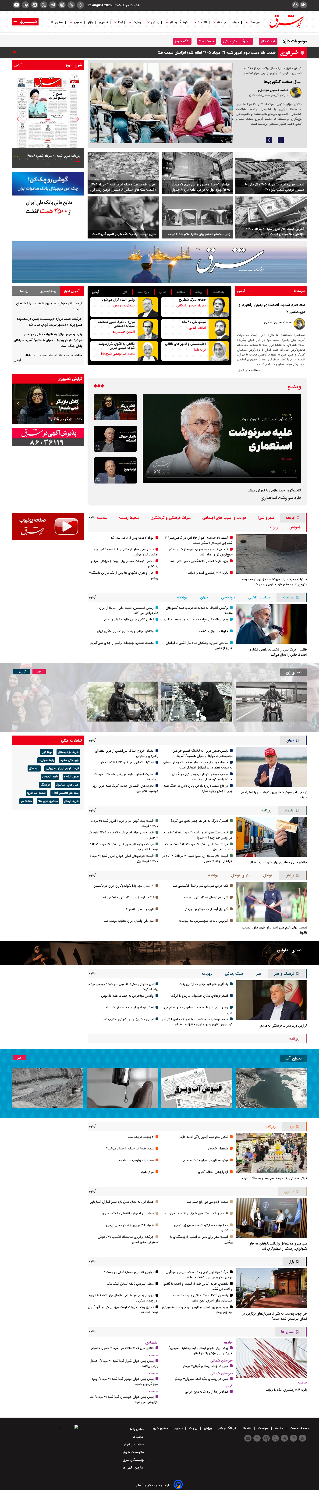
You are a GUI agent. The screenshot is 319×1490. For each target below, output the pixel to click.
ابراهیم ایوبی (197, 327)
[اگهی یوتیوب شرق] (48, 526)
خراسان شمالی (221, 1360)
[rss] (71, 4)
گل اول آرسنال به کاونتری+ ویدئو (206, 909)
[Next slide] (281, 140)
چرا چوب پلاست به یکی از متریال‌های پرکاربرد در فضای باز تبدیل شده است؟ (274, 1316)
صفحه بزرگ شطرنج (192, 299)
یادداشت (218, 292)
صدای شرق (160, 1428)
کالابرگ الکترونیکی (237, 41)
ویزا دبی (47, 752)
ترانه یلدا (200, 349)
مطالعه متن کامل (249, 370)
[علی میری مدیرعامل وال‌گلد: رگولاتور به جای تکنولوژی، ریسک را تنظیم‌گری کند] (271, 1218)
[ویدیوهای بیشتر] (99, 386)
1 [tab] (77, 159)
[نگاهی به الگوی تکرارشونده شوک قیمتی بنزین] (148, 351)
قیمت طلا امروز (36, 793)
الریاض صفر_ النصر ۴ (140, 909)
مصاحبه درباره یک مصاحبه (136, 1160)
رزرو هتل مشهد (69, 760)
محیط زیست (129, 518)
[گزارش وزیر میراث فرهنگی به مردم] (271, 1000)
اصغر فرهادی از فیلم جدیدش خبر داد (129, 1007)
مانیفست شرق (134, 1452)
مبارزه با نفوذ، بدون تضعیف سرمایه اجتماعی (116, 323)
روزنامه (23, 291)
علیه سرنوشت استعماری (280, 498)
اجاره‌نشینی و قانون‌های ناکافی (185, 343)
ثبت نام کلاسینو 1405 (65, 793)
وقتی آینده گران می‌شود (118, 299)
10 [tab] (26, 159)
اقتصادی (151, 1342)
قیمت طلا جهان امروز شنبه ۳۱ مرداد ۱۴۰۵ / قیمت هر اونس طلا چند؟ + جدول (198, 835)
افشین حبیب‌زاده (124, 331)
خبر (39, 671)
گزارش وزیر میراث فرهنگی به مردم (283, 1025)
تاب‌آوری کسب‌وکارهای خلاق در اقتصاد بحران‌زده (196, 1213)
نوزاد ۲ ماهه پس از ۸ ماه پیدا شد (132, 537)
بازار (90, 22)
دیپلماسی (228, 597)
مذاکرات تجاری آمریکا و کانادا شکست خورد (241, 52)
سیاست (254, 22)
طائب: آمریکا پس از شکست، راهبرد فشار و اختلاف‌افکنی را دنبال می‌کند (278, 652)
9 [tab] (32, 159)
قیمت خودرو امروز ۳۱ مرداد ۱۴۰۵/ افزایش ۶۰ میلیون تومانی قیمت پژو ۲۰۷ (274, 187)
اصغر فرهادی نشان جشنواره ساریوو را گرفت (199, 995)
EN (303, 4)
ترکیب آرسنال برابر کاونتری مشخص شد (128, 897)
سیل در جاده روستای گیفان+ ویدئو (205, 1366)
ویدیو (294, 386)
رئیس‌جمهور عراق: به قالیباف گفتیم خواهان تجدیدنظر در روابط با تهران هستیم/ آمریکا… (203, 753)
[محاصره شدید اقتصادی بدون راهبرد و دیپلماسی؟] (299, 324)
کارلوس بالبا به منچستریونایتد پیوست (203, 920)
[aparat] (34, 4)
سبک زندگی (234, 974)
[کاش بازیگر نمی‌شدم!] (115, 407)
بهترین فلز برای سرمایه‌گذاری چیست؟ (129, 1272)
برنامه (198, 292)
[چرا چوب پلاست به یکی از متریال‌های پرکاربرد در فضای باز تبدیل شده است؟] (271, 1288)
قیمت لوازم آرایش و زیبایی (62, 768)
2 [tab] (72, 159)
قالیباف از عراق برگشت (213, 631)
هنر (258, 974)
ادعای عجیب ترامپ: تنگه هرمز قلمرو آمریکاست (124, 234)
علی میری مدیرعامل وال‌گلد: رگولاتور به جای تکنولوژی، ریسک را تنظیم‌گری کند (278, 1246)
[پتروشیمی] (159, 262)
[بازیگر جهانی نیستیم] (115, 439)
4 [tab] (60, 159)
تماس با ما (137, 1429)
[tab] (72, 291)
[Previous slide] (269, 140)
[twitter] (43, 4)
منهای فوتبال (240, 875)
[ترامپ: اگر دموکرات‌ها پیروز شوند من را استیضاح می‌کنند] (271, 767)
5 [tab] (55, 159)
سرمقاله (299, 291)
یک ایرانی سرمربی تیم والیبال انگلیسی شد (200, 885)
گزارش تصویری (69, 379)
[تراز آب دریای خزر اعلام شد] (271, 1088)
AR (295, 4)
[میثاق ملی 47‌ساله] (219, 329)
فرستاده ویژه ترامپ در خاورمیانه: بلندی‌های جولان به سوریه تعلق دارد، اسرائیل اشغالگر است (198, 765)
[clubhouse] (25, 4)
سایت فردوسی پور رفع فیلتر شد (207, 1201)
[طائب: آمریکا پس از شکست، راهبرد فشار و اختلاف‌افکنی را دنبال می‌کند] (271, 624)
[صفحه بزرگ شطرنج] (219, 307)
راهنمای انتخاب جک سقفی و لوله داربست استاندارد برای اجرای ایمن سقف (203, 1298)
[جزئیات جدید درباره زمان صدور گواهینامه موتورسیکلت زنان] (271, 702)
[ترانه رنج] (115, 470)
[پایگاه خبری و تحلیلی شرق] (286, 26)
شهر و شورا (266, 518)
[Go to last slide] (18, 119)
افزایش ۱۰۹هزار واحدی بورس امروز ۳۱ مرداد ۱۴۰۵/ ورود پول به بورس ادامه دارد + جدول (201, 187)
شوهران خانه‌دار (218, 1148)
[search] (80, 5)
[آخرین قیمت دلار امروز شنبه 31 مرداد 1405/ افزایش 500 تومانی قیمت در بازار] (271, 217)
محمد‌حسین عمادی (278, 322)
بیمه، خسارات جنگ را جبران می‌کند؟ (130, 1148)
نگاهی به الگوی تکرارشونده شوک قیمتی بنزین (116, 345)
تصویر (78, 22)
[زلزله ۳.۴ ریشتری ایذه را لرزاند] (271, 1358)
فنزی (124, 292)
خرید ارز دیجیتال (68, 752)
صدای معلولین (289, 950)
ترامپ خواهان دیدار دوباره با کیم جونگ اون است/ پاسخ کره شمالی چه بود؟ (201, 777)
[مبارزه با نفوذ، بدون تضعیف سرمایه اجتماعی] (148, 329)
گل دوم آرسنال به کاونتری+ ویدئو (206, 897)
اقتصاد (202, 22)
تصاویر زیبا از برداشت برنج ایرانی (206, 1391)
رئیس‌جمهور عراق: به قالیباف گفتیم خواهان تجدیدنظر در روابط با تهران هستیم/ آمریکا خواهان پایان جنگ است (48, 340)
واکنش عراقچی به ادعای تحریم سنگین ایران (125, 631)
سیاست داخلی (259, 597)
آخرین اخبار (72, 291)
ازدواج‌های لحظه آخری (213, 1171)
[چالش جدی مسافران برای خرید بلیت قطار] (271, 837)
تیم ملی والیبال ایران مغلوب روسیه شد (129, 920)
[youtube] (16, 4)
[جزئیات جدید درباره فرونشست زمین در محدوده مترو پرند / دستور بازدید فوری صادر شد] (271, 554)
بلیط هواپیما (46, 760)
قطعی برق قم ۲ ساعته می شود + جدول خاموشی (121, 1348)
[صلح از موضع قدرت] (161, 103)
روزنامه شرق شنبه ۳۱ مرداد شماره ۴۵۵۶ (53, 155)
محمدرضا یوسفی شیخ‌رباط (117, 353)
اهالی (162, 292)
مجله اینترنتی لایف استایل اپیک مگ (130, 1283)
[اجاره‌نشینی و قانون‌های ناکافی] (219, 351)
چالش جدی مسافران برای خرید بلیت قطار (53, 355)
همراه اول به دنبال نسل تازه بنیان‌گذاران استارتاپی (121, 1201)
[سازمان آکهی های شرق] (48, 437)
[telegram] (53, 4)
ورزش (155, 22)
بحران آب (293, 1058)
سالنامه (180, 292)
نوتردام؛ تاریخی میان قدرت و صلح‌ (205, 1160)
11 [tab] (18, 159)
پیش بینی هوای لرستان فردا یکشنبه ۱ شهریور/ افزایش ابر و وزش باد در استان (200, 1350)
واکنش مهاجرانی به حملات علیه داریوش (127, 995)
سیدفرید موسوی (124, 305)
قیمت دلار (268, 41)
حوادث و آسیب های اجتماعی (224, 518)
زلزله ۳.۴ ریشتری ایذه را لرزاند (208, 572)
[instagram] (62, 4)
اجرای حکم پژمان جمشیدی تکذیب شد (128, 1019)
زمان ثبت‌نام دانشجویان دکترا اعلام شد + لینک (199, 234)
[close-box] (15, 52)
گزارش (22, 671)
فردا (120, 22)
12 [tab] (48, 165)
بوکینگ (45, 784)
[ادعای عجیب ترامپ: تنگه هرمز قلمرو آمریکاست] (123, 217)
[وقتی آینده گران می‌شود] (148, 307)
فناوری (103, 22)
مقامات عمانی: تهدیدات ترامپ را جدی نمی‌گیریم (122, 642)
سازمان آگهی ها (134, 1467)
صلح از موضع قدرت (283, 81)
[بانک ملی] (48, 207)
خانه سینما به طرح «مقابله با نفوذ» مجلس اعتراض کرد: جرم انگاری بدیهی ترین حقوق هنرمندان (197, 1022)
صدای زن (293, 672)
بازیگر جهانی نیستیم (66, 419)
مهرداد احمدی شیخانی (191, 305)
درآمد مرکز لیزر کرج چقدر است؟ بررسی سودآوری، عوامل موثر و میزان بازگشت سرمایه (198, 1275)
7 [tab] (44, 159)
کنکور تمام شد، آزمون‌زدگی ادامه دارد (204, 1136)
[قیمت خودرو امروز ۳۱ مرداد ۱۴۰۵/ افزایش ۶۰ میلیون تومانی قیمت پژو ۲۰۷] (271, 173)
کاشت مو (26, 801)
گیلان (229, 1386)
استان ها (57, 22)
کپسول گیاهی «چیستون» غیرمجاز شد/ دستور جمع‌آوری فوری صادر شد (201, 552)
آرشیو (18, 65)
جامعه (221, 22)
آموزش (294, 527)
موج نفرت (147, 1171)
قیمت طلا (206, 41)
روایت (137, 22)
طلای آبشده (71, 776)
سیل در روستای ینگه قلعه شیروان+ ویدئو (201, 1378)
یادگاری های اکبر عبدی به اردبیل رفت (203, 984)
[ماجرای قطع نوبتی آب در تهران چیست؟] (122, 1088)
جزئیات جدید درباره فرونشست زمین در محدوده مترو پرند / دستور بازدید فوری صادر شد (274, 582)
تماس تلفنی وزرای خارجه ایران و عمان (129, 619)
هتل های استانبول (67, 784)
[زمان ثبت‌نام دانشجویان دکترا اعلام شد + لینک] (197, 217)
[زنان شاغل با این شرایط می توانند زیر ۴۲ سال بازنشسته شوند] (196, 702)
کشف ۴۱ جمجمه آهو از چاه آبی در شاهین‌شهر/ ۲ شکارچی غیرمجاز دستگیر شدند (199, 540)
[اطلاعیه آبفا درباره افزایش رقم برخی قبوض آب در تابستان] (196, 1088)
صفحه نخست (299, 1428)
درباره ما (139, 1436)
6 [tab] (49, 159)
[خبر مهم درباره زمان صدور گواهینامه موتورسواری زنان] (122, 702)
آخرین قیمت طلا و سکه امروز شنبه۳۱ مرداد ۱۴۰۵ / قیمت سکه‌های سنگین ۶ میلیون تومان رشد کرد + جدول (123, 187)
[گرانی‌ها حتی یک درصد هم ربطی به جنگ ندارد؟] (271, 1153)
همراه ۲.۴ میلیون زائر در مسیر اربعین (130, 1225)
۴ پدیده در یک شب (141, 1136)
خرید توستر (71, 801)
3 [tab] (66, 159)
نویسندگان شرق (134, 1459)
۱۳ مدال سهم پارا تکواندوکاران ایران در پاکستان (123, 885)
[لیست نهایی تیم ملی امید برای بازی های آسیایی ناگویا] (271, 902)
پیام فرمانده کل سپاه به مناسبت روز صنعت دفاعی (196, 619)
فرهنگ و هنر (178, 22)
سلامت (102, 518)
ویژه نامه (143, 292)
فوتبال (267, 875)
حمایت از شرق (134, 1444)
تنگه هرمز (182, 41)
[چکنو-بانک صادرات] (48, 184)
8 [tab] (38, 159)
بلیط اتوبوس (50, 776)
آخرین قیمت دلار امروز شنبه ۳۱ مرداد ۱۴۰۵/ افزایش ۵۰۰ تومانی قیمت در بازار (275, 231)
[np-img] (48, 119)
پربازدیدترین (47, 291)
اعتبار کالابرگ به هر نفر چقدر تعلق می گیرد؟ (199, 820)
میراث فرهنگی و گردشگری (170, 518)
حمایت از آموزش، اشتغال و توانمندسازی (128, 1213)
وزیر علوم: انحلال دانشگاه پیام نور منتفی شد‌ (199, 561)
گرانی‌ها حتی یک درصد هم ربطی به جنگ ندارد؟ (274, 1178)
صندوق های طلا (48, 801)
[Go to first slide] (18, 403)
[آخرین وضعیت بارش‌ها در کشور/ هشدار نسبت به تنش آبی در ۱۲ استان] (47, 1088)
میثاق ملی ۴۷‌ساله (194, 321)
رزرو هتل (34, 768)
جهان (235, 22)
